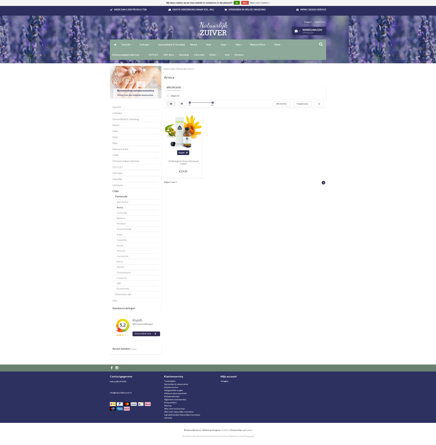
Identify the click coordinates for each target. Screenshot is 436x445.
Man (238, 44)
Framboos (122, 278)
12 (319, 104)
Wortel (120, 267)
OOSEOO (225, 430)
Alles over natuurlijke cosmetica (178, 411)
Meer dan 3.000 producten (130, 9)
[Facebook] (112, 368)
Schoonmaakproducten (126, 54)
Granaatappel (123, 272)
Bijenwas (121, 218)
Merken (239, 54)
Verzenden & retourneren (176, 384)
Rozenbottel (123, 288)
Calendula (122, 240)
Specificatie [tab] (174, 87)
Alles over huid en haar (174, 408)
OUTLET (153, 54)
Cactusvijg (122, 212)
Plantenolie (121, 196)
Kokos (120, 261)
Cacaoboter (123, 256)
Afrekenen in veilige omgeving (247, 9)
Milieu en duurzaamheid (175, 393)
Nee (245, 3)
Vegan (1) (168, 96)
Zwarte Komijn (124, 229)
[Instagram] (117, 368)
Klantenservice (171, 387)
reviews (250, 436)
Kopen (182, 152)
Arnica (120, 207)
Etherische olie (123, 294)
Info (227, 54)
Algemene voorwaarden (175, 399)
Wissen (134, 349)
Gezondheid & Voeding (171, 44)
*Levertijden (170, 381)
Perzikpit (121, 223)
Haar (209, 44)
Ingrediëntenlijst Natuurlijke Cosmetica (182, 415)
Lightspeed (247, 430)
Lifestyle (199, 54)
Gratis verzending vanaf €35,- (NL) (193, 9)
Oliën (212, 54)
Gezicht (126, 44)
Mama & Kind (258, 44)
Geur (224, 44)
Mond (194, 44)
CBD (119, 283)
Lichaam (144, 44)
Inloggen (308, 22)
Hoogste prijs (302, 104)
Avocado (121, 250)
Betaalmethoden (172, 396)
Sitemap (168, 405)
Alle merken (281, 104)
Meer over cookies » (260, 3)
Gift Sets (169, 54)
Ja (237, 3)
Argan (120, 234)
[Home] (114, 44)
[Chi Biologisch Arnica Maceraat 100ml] (183, 132)
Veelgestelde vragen (173, 390)
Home (166, 69)
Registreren (320, 22)
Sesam (120, 245)
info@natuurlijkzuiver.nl (121, 392)
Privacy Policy (170, 402)
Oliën (277, 44)
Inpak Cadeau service (313, 9)
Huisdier (184, 54)
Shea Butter (122, 202)
